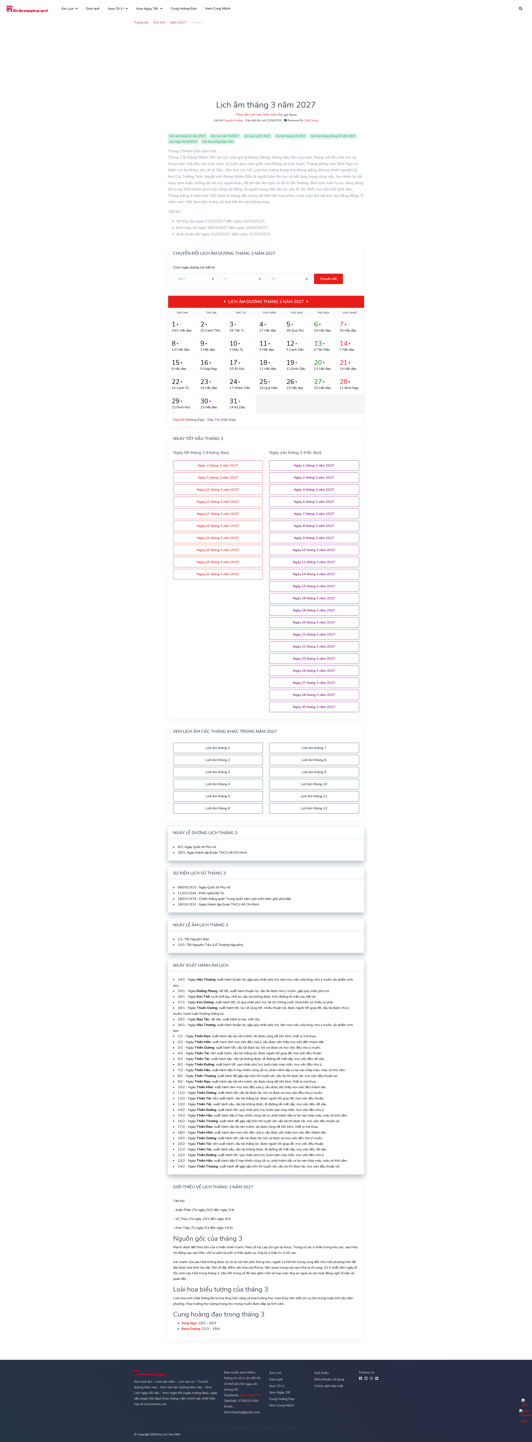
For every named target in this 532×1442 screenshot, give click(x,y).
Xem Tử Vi (116, 8)
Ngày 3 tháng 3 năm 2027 (218, 465)
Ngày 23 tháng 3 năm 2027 (314, 658)
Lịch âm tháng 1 (218, 748)
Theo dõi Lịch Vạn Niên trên (256, 114)
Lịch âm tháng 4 (218, 784)
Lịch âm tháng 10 (314, 784)
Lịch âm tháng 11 (314, 796)
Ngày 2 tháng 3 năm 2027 (314, 477)
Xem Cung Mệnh (217, 8)
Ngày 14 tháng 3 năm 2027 (314, 574)
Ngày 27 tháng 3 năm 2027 (314, 683)
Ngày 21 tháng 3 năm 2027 (314, 634)
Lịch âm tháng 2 (218, 760)
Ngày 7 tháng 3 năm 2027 (314, 514)
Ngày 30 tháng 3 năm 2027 (314, 707)
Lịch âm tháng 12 (314, 808)
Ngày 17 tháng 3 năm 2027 (218, 514)
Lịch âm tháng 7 (314, 748)
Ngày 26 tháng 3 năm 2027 (314, 670)
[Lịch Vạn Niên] (27, 8)
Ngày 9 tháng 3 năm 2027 (314, 538)
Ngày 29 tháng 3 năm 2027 (218, 562)
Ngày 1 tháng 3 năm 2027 (314, 465)
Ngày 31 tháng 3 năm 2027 (218, 574)
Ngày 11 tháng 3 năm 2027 (314, 562)
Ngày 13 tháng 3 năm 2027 (218, 501)
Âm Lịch (67, 8)
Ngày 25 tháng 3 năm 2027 (218, 550)
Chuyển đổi (328, 279)
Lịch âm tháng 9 (314, 772)
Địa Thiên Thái (250, 1395)
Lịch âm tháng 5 (218, 796)
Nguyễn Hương (233, 120)
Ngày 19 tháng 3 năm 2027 (218, 526)
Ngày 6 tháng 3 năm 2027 (314, 501)
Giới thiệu (321, 1373)
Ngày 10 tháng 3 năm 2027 (314, 550)
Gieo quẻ (93, 8)
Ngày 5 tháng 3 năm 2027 (218, 477)
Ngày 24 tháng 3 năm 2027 (218, 538)
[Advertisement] (258, 57)
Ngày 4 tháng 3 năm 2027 (314, 489)
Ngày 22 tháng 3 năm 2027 (314, 646)
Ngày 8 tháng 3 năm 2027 (314, 526)
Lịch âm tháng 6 (218, 808)
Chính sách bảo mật (328, 1386)
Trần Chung (311, 120)
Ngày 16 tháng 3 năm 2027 (314, 598)
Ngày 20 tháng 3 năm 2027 (314, 622)
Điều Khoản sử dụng (329, 1379)
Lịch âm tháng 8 (314, 760)
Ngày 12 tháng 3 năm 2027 (218, 489)
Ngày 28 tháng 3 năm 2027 (314, 695)
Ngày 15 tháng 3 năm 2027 (314, 586)
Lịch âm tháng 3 (218, 772)
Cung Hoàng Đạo (184, 8)
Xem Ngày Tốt (147, 8)
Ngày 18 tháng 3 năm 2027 (314, 610)
